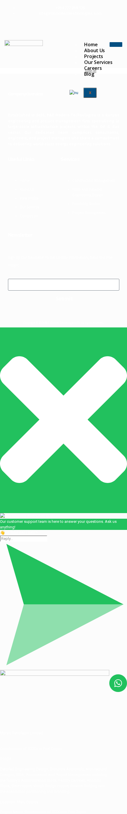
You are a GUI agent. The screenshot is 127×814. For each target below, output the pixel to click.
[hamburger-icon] (116, 44)
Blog (89, 74)
